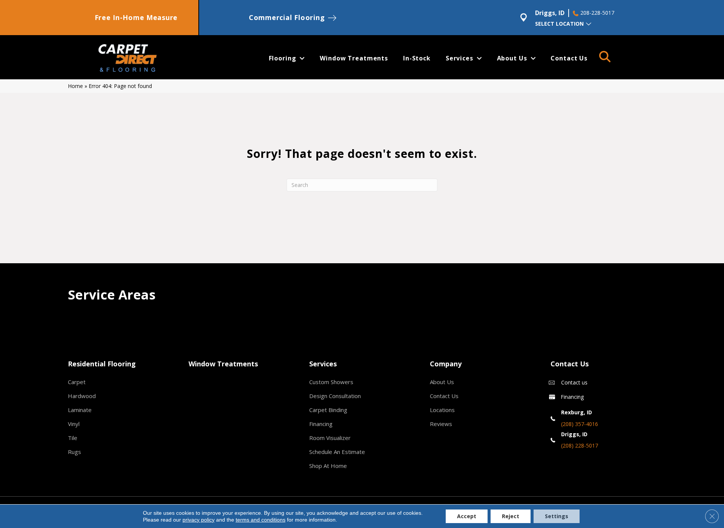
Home (75, 86)
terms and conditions (260, 520)
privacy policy (199, 520)
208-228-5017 (597, 12)
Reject (510, 516)
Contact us (574, 382)
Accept (466, 516)
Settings (556, 516)
